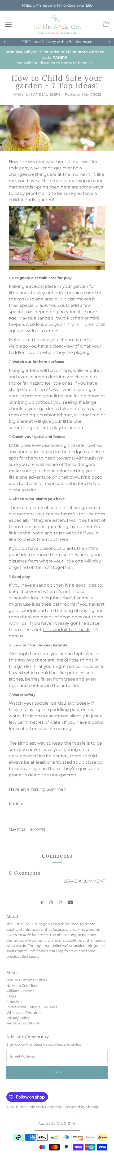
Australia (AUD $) (55, 1124)
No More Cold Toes (22, 986)
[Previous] (5, 41)
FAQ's (11, 996)
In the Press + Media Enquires (31, 1007)
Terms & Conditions (23, 1023)
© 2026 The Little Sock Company (34, 1107)
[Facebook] (42, 902)
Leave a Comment (84, 881)
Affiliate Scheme (20, 991)
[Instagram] (51, 902)
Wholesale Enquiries (24, 1013)
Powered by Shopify (82, 1107)
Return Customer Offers (26, 980)
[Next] (109, 41)
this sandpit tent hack (66, 629)
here (63, 539)
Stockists (13, 1002)
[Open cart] (105, 24)
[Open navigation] (8, 24)
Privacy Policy (18, 1018)
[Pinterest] (60, 902)
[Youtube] (70, 902)
